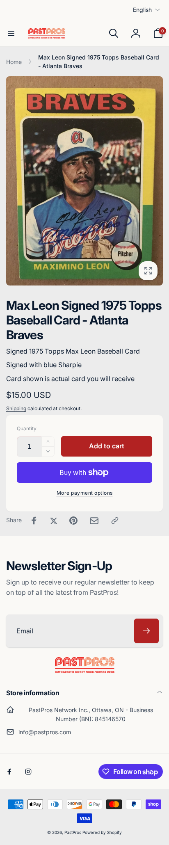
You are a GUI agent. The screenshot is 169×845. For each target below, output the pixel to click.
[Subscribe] (146, 631)
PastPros (72, 832)
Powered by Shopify (102, 832)
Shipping (16, 408)
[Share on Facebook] (34, 520)
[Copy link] (115, 520)
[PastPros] (84, 671)
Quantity (27, 428)
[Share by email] (94, 521)
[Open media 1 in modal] (84, 180)
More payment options (85, 493)
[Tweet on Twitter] (54, 520)
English (142, 9)
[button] (11, 33)
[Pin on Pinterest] (73, 520)
